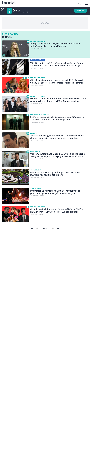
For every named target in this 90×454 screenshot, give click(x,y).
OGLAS (45, 22)
